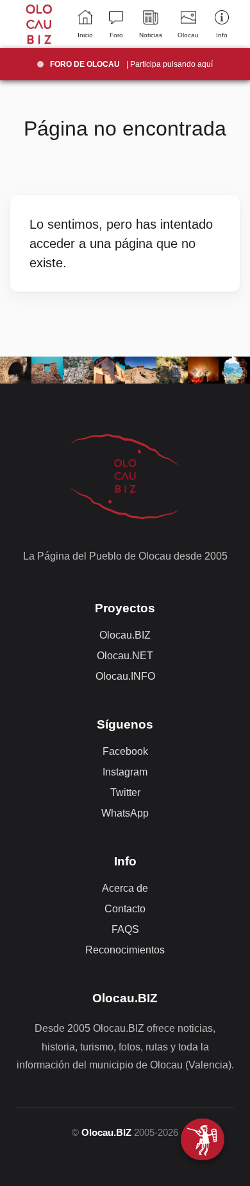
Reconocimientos (125, 949)
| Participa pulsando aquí (131, 64)
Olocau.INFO (125, 676)
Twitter (125, 792)
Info (222, 35)
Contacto (125, 908)
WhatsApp (125, 813)
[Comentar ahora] (202, 1139)
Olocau (188, 35)
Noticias (150, 35)
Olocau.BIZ (125, 635)
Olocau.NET (125, 655)
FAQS (125, 929)
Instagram (125, 771)
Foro (116, 35)
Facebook (125, 751)
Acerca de (125, 888)
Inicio (85, 35)
